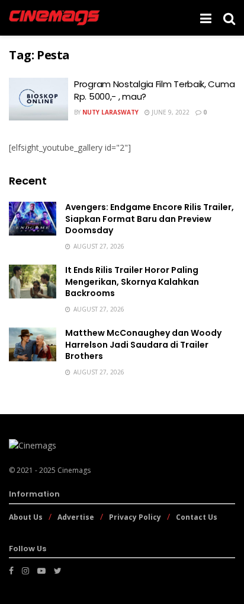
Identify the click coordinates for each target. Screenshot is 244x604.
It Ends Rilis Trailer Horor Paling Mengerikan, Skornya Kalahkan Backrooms (132, 281)
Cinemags (74, 470)
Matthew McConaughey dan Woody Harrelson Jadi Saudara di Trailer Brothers (143, 344)
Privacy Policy (135, 517)
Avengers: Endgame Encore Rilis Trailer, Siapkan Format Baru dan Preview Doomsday (149, 218)
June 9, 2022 (170, 112)
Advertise (75, 517)
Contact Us (196, 517)
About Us (26, 517)
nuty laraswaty (110, 112)
